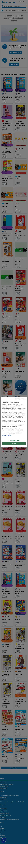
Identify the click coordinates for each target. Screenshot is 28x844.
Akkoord (14, 443)
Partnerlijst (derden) (6, 435)
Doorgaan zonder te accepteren (20, 398)
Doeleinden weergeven (14, 440)
